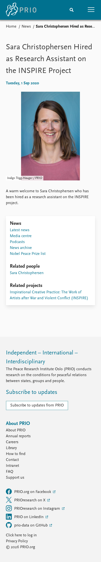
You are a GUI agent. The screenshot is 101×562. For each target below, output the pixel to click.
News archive (21, 248)
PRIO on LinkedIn (29, 517)
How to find (15, 454)
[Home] (21, 9)
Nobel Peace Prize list (28, 254)
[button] (91, 10)
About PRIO (15, 430)
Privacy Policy (17, 541)
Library (11, 448)
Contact (12, 460)
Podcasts (17, 242)
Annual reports (18, 436)
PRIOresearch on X (30, 500)
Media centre (21, 236)
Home (11, 27)
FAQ (9, 472)
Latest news (19, 230)
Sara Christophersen (27, 273)
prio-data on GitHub (31, 525)
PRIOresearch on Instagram (37, 509)
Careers (12, 442)
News (26, 27)
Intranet (12, 466)
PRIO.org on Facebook (33, 492)
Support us (15, 478)
